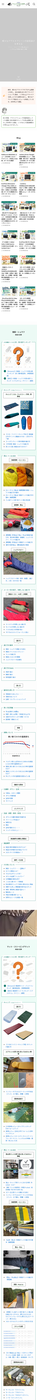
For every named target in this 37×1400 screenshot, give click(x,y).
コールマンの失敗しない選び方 (16, 624)
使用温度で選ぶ (11, 677)
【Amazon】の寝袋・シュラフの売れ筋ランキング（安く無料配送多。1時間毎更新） (20, 373)
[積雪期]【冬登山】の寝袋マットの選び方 (19, 542)
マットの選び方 (11, 654)
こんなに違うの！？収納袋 (14, 881)
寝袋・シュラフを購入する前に (16, 649)
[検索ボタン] (34, 4)
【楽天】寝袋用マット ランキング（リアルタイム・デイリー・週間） (20, 992)
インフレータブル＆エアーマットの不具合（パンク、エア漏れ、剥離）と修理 (19, 1092)
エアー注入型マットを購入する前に (17, 1192)
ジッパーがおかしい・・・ (14, 830)
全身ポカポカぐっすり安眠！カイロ (17, 717)
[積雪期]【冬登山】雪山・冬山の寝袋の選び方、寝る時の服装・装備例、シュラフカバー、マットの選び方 (19, 537)
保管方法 (8, 822)
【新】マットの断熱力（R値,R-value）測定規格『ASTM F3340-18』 (19, 1188)
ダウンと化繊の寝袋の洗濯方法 (16, 817)
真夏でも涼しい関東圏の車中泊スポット (19, 887)
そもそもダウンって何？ (13, 874)
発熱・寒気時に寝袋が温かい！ (16, 889)
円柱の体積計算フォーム (13, 895)
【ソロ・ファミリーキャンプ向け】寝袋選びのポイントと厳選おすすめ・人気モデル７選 (19, 436)
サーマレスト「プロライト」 (15, 1392)
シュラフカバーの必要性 (13, 659)
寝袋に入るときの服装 (13, 657)
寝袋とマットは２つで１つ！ (15, 652)
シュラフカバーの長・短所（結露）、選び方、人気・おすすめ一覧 (19, 579)
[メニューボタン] (3, 4)
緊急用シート (10, 892)
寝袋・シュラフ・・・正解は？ (16, 868)
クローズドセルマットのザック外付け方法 (19, 1321)
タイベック (9, 801)
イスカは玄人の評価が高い (14, 629)
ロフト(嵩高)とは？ (12, 871)
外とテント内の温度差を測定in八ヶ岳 (18, 776)
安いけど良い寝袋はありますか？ (16, 446)
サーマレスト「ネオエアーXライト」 (17, 1395)
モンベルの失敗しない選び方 (15, 627)
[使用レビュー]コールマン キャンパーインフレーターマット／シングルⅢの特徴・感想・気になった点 (19, 1138)
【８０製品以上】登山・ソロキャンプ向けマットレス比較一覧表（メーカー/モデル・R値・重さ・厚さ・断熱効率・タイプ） (20, 1355)
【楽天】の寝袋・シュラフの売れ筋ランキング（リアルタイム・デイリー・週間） (20, 379)
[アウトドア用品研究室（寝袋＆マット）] (18, 4)
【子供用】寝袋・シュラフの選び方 (17, 444)
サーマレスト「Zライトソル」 (15, 1390)
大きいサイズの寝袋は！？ (14, 852)
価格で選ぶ (9, 674)
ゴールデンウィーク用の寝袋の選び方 (18, 441)
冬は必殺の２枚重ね (12, 711)
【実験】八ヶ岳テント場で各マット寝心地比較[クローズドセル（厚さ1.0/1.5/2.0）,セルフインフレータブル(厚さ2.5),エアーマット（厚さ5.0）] (20, 1315)
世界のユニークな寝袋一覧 (14, 897)
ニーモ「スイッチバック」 (14, 1398)
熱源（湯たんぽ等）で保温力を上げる (18, 714)
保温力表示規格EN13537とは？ (16, 847)
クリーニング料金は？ (13, 820)
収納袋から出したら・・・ (14, 694)
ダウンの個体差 (11, 796)
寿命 (7, 825)
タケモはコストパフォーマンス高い (17, 632)
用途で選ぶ (9, 672)
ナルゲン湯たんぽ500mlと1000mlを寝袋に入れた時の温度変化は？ (19, 762)
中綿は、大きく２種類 (13, 793)
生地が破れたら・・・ (13, 827)
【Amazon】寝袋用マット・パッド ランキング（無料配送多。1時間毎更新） (20, 987)
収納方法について (11, 696)
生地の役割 (9, 798)
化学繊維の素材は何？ (13, 879)
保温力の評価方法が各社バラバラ (16, 850)
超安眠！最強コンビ (12, 719)
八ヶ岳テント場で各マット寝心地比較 (18, 500)
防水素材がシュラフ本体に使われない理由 (19, 884)
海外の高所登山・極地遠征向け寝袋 (17, 545)
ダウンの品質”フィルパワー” (15, 876)
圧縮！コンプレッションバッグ (16, 699)
